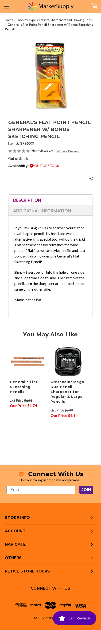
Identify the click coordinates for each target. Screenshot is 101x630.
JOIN (86, 490)
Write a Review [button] (67, 151)
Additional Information (42, 210)
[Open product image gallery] (50, 71)
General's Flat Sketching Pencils (24, 387)
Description (27, 200)
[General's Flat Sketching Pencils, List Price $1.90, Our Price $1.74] (28, 361)
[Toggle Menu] (6, 6)
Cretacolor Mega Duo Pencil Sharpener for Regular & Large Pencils (67, 392)
